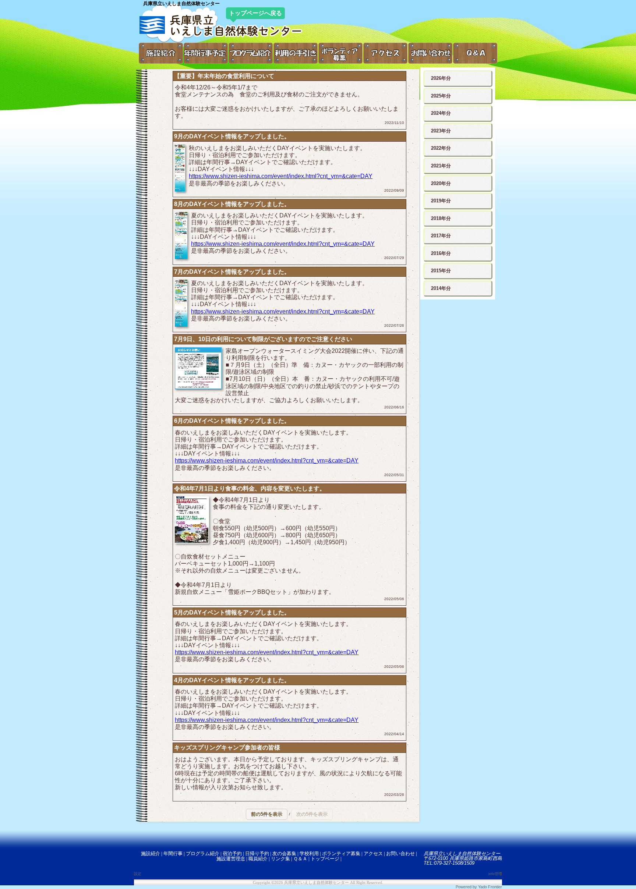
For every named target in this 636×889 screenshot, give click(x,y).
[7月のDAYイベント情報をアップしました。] (181, 304)
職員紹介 (258, 858)
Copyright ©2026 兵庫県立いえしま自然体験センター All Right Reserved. (318, 883)
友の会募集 (284, 853)
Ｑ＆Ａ (300, 858)
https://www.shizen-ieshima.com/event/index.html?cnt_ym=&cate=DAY (280, 176)
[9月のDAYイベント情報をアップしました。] (180, 169)
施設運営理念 (230, 858)
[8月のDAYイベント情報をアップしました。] (181, 236)
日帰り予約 (257, 853)
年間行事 (173, 853)
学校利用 (309, 853)
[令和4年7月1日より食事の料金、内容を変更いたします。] (192, 520)
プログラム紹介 (202, 853)
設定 (137, 874)
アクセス (373, 853)
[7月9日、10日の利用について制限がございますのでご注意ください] (198, 369)
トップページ (325, 858)
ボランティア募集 (341, 853)
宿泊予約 (232, 853)
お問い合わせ (400, 853)
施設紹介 (150, 853)
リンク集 (280, 858)
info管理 (495, 874)
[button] (266, 814)
